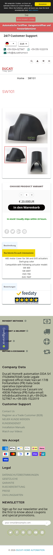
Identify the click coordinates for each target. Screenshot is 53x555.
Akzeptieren (43, 4)
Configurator (4, 336)
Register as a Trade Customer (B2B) (22, 415)
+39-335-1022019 (39, 49)
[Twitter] (10, 532)
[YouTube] (36, 532)
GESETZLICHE (10, 478)
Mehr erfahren (33, 10)
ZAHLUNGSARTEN (12, 495)
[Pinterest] (23, 532)
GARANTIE (8, 482)
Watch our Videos (12, 431)
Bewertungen (9, 286)
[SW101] (26, 127)
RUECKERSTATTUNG (13, 486)
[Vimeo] (42, 532)
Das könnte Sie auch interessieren (19, 253)
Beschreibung (10, 245)
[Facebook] (17, 532)
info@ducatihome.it (17, 52)
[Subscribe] (46, 523)
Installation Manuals (13, 427)
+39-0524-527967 (16, 49)
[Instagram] (29, 532)
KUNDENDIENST (11, 423)
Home (20, 78)
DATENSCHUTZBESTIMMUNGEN (20, 474)
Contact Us (8, 411)
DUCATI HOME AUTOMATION (30, 550)
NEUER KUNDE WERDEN (16, 419)
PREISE (6, 490)
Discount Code (26, 19)
